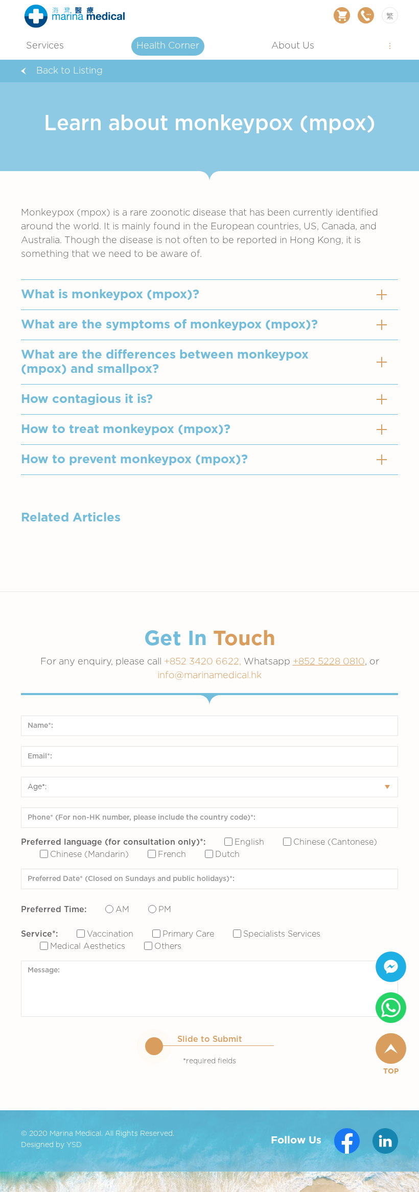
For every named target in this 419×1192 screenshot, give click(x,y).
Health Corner (167, 46)
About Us (292, 46)
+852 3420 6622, (204, 661)
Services (45, 46)
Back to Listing (69, 71)
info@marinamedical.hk (209, 675)
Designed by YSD (51, 1145)
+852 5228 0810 (329, 661)
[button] (390, 45)
